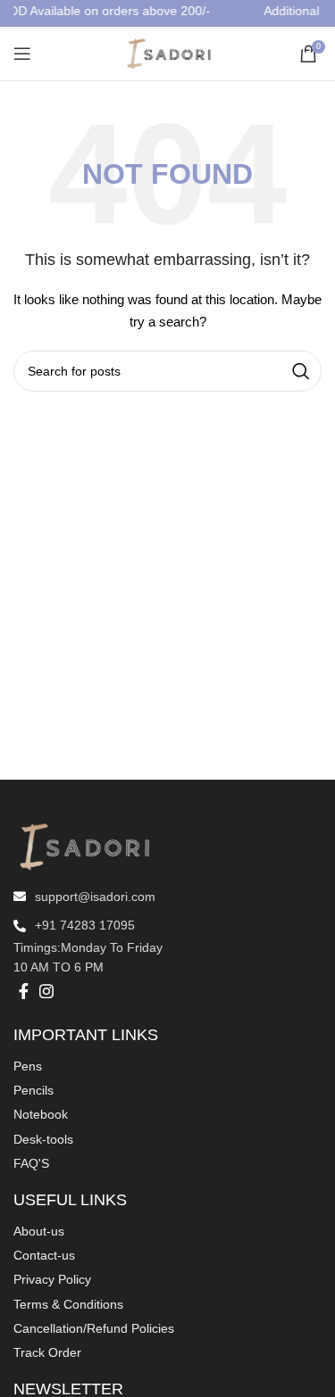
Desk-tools (43, 1139)
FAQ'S (31, 1163)
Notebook (40, 1114)
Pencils (33, 1090)
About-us (38, 1231)
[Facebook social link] (23, 991)
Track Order (47, 1352)
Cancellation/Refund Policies (93, 1328)
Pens (27, 1066)
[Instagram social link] (46, 991)
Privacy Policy (52, 1279)
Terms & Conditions (68, 1304)
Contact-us (44, 1255)
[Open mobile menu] (22, 53)
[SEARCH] (301, 371)
